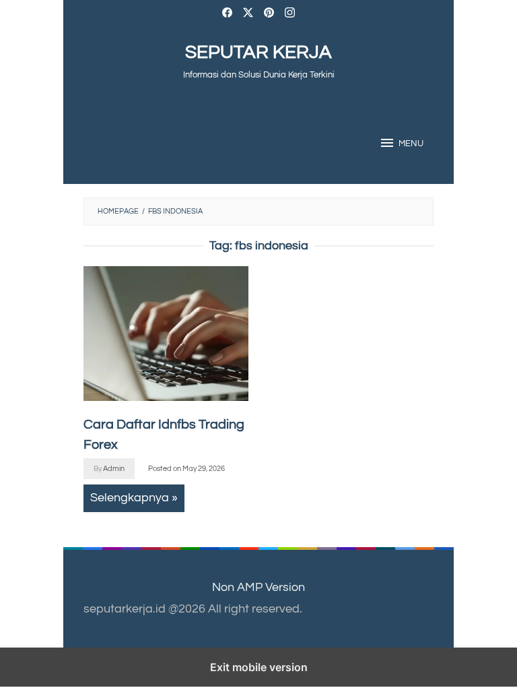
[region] (351, 374)
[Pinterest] (268, 14)
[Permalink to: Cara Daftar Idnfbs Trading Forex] (165, 333)
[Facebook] (227, 14)
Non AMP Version (258, 587)
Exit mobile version (259, 667)
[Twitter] (248, 14)
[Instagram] (289, 14)
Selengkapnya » (134, 497)
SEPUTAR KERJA (258, 52)
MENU (411, 143)
